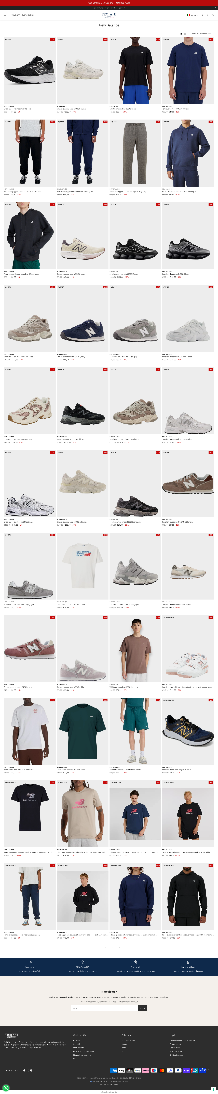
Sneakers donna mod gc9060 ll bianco (71, 109)
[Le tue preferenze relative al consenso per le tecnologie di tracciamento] (213, 1089)
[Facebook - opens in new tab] (24, 1070)
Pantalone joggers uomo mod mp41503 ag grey (128, 191)
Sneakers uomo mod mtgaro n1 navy (176, 769)
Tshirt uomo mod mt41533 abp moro (124, 687)
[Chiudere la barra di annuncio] (215, 7)
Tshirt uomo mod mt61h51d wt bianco (19, 769)
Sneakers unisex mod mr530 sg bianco (19, 522)
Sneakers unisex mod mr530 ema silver (177, 439)
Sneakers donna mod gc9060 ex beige (124, 439)
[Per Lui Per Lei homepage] (109, 15)
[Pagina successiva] (119, 947)
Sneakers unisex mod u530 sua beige (18, 439)
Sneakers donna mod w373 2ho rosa (18, 687)
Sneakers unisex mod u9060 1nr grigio (124, 604)
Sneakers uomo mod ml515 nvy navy (71, 356)
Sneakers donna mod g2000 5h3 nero (124, 274)
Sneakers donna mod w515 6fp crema (176, 604)
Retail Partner (114, 1085)
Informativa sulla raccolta (109, 1092)
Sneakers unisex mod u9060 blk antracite (125, 522)
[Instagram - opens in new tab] (30, 1070)
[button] (5, 15)
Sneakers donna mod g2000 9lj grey (176, 274)
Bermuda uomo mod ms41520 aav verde (125, 769)
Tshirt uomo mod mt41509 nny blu (175, 109)
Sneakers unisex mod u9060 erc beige (18, 356)
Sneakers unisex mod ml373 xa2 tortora (177, 522)
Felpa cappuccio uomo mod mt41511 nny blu (179, 191)
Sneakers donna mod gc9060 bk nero (71, 439)
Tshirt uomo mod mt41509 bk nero (123, 109)
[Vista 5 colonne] (185, 33)
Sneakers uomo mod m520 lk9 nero (17, 109)
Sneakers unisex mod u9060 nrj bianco (177, 356)
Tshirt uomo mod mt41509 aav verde (71, 769)
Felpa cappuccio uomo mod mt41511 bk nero (21, 274)
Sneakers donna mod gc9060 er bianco (72, 522)
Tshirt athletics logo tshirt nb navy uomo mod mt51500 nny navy (134, 852)
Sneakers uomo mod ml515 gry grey (123, 356)
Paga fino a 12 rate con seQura (106, 8)
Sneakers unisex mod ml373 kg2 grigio (19, 604)
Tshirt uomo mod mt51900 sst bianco (71, 604)
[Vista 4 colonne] (181, 33)
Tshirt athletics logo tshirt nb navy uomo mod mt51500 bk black (187, 852)
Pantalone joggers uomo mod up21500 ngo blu (22, 935)
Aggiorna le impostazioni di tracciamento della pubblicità (110, 1081)
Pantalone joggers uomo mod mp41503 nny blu (75, 191)
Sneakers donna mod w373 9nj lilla (70, 687)
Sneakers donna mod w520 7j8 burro (71, 274)
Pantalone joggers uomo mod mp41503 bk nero (22, 191)
